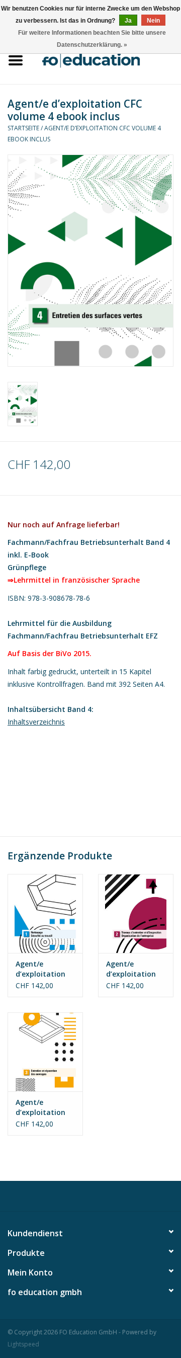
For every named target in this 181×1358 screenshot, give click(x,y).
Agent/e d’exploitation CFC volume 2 (131, 969)
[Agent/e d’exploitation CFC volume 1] (45, 913)
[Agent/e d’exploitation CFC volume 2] (135, 913)
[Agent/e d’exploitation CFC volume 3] (45, 1051)
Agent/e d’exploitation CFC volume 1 (40, 969)
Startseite (23, 128)
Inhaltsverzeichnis (36, 722)
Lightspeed (23, 1344)
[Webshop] (106, 59)
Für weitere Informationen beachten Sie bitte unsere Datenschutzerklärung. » (92, 38)
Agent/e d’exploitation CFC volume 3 (40, 1107)
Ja (128, 20)
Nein (153, 20)
